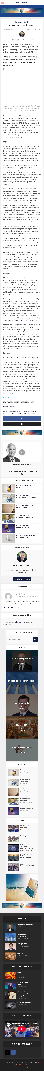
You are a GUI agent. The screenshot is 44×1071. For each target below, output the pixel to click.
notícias (34, 411)
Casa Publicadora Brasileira (13, 411)
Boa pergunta (26, 505)
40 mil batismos (26, 837)
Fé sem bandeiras (22, 527)
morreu (27, 411)
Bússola (24, 535)
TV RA (28, 826)
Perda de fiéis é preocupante (22, 983)
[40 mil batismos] (14, 838)
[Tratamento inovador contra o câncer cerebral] (14, 848)
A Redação (22, 708)
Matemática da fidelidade (26, 497)
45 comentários (21, 977)
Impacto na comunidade (25, 828)
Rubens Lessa (30, 413)
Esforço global (25, 857)
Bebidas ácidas (22, 487)
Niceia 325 (22, 725)
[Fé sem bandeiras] (14, 811)
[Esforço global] (14, 857)
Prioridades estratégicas (22, 680)
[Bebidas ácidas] (14, 772)
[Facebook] (13, 1052)
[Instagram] (7, 1052)
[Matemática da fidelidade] (14, 782)
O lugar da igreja (22, 537)
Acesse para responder (12, 607)
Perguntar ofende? (24, 1002)
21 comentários (21, 986)
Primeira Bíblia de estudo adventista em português (25, 994)
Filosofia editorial (14, 1068)
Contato (32, 1068)
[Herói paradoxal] (14, 792)
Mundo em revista (27, 866)
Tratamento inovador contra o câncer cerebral (27, 848)
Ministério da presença (24, 517)
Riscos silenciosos (22, 747)
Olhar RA (23, 826)
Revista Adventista (17, 413)
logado (18, 622)
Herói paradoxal (22, 507)
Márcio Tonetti (10, 29)
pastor (6, 413)
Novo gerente (22, 703)
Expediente (25, 1068)
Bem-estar (25, 485)
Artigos (18, 485)
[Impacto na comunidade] (14, 828)
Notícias (26, 22)
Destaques (18, 22)
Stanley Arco (22, 686)
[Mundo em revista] (14, 867)
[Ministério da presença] (14, 801)
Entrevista (27, 515)
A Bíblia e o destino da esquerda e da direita (25, 974)
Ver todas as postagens (22, 579)
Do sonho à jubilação (22, 658)
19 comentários (21, 998)
